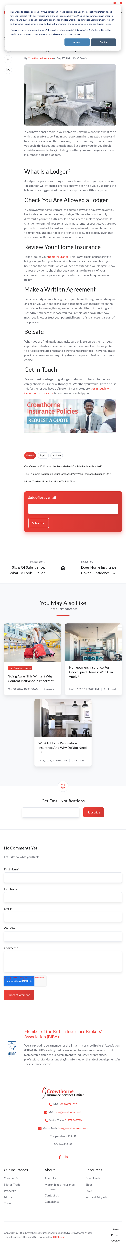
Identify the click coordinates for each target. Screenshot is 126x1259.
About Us (50, 1178)
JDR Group (59, 1236)
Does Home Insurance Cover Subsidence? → (98, 570)
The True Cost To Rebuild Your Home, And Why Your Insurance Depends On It (67, 473)
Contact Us (52, 1195)
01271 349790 (73, 1120)
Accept (77, 42)
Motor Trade (12, 1184)
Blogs (89, 1184)
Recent (30, 455)
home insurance (58, 256)
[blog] (63, 567)
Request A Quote (96, 1197)
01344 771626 (68, 1104)
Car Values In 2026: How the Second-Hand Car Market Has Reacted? (63, 466)
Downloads (92, 1178)
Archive (56, 455)
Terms (116, 1229)
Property (10, 1191)
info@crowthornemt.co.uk (73, 1128)
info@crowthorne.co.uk (68, 1112)
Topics (43, 455)
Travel (8, 1203)
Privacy (115, 1234)
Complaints (52, 1201)
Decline (103, 42)
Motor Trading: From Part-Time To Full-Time (49, 481)
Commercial (11, 1178)
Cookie (115, 1240)
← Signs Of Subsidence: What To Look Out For (26, 570)
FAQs (89, 1191)
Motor (8, 1197)
